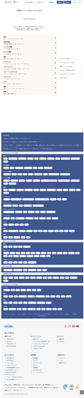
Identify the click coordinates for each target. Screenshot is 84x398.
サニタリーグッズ (28, 168)
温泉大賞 (61, 339)
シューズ (49, 218)
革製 (58, 296)
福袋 (78, 253)
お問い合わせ (8, 385)
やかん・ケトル (37, 180)
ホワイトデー (30, 256)
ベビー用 (39, 270)
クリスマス (60, 253)
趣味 (6, 231)
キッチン (11, 277)
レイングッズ (55, 218)
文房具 (21, 205)
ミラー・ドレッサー (75, 158)
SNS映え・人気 (13, 309)
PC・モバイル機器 (28, 205)
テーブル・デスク (22, 158)
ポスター (25, 174)
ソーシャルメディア (38, 372)
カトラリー (66, 190)
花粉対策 (60, 309)
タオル (35, 168)
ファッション (7, 218)
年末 (66, 253)
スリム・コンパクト (40, 296)
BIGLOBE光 (10, 339)
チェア (36, 158)
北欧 (13, 290)
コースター (59, 190)
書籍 (41, 231)
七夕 (28, 253)
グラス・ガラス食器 (51, 190)
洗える (47, 296)
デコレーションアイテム (38, 205)
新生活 (48, 256)
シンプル (24, 309)
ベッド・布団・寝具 (66, 158)
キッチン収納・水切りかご (64, 180)
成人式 (5, 256)
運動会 (25, 262)
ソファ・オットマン (13, 158)
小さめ (25, 302)
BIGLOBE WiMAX (11, 346)
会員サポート (62, 363)
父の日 (23, 253)
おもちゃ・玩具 (19, 212)
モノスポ (44, 314)
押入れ (67, 277)
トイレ (50, 277)
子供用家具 (43, 212)
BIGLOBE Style (37, 370)
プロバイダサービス (12, 365)
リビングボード (51, 158)
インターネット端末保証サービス (41, 341)
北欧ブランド (7, 290)
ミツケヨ (61, 314)
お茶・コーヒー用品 (75, 180)
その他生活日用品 (48, 168)
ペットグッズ (42, 218)
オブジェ (45, 174)
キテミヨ (30, 314)
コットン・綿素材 (23, 296)
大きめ (20, 302)
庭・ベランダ (56, 277)
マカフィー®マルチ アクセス (14, 377)
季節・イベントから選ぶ (66, 66)
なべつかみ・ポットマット (28, 199)
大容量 (10, 302)
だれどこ (13, 314)
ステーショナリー (7, 205)
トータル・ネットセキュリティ (41, 344)
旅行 (62, 231)
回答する (68, 2)
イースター (6, 253)
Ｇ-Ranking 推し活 (42, 315)
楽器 (57, 231)
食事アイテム (31, 212)
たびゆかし (67, 314)
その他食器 (6, 193)
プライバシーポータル (10, 387)
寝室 (6, 277)
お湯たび (24, 314)
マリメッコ (23, 290)
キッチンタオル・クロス (16, 199)
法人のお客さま (9, 355)
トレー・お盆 (29, 180)
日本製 (17, 290)
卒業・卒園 (43, 256)
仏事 (20, 262)
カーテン (64, 199)
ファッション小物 (29, 218)
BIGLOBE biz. (10, 358)
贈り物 (22, 224)
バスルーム (39, 277)
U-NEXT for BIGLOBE (39, 346)
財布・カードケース (20, 218)
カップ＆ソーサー (28, 190)
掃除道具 (12, 168)
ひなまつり (16, 256)
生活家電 (11, 237)
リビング (16, 277)
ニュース (35, 365)
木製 (11, 296)
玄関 (28, 277)
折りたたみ (49, 302)
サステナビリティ (37, 363)
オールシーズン (27, 246)
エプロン (6, 183)
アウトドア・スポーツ (13, 231)
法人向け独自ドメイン (12, 379)
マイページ (77, 2)
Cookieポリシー (22, 387)
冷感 (63, 296)
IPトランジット (11, 374)
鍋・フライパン (14, 180)
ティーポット (43, 190)
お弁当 (78, 190)
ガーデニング (29, 231)
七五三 (49, 253)
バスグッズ (41, 168)
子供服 (37, 212)
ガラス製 (6, 296)
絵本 (25, 212)
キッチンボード (43, 158)
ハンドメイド (22, 231)
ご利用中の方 (61, 355)
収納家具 (6, 161)
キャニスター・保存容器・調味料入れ (49, 180)
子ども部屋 (33, 277)
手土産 (26, 224)
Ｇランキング (7, 314)
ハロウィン (44, 253)
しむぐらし (62, 341)
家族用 (25, 270)
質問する (60, 2)
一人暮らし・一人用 (8, 270)
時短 (55, 309)
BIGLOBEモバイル (11, 344)
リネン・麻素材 (31, 296)
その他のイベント (32, 262)
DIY (36, 231)
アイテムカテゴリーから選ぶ (67, 62)
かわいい (6, 309)
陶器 (16, 296)
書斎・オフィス (74, 277)
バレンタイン (23, 256)
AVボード (58, 158)
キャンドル (14, 174)
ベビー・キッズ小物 (51, 212)
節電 (44, 309)
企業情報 (33, 355)
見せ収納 (19, 309)
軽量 (16, 302)
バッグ (13, 218)
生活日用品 (6, 168)
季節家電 (23, 237)
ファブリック (7, 199)
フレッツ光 (10, 363)
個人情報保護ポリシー (48, 385)
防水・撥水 (69, 296)
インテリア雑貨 (7, 174)
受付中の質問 (29, 2)
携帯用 (5, 302)
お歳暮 (54, 253)
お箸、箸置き (72, 190)
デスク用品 (15, 205)
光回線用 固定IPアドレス (13, 367)
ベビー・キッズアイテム (9, 212)
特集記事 (51, 2)
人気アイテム (40, 2)
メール (61, 360)
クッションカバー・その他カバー (42, 199)
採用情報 (35, 367)
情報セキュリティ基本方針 (51, 387)
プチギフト (11, 224)
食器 (6, 190)
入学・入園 (37, 256)
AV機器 (28, 237)
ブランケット (53, 199)
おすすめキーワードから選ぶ (67, 74)
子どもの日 (12, 253)
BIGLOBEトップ (17, 390)
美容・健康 (51, 231)
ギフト (5, 224)
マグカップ (36, 190)
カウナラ (56, 314)
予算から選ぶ (63, 78)
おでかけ (6, 280)
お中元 (33, 253)
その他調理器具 (13, 183)
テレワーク (49, 309)
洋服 (37, 218)
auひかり (9, 341)
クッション (31, 174)
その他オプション (37, 348)
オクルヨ (19, 314)
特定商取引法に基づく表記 (35, 387)
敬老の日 (38, 253)
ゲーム (66, 231)
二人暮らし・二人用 (18, 270)
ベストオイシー (36, 314)
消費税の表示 (16, 385)
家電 (6, 237)
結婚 (11, 262)
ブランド (35, 360)
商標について (8, 390)
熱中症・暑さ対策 (31, 309)
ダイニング (22, 277)
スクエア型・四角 (41, 302)
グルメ (45, 231)
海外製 (34, 290)
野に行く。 (49, 314)
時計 (20, 174)
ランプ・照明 (30, 158)
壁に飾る (62, 277)
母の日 (18, 253)
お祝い (17, 224)
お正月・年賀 (71, 253)
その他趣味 (72, 231)
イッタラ (29, 290)
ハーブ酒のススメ (75, 314)
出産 (16, 262)
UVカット (53, 296)
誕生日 (5, 262)
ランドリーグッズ (19, 168)
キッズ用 (45, 270)
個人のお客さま (9, 333)
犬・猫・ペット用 (32, 270)
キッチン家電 (17, 237)
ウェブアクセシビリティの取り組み (31, 385)
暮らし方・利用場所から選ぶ (67, 70)
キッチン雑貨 (7, 180)
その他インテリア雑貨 (65, 174)
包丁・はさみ (22, 180)
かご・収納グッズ (38, 174)
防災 (39, 309)
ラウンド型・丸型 (32, 302)
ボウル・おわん (20, 190)
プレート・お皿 (12, 190)
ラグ (59, 199)
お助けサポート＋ (37, 339)
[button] (29, 37)
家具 (6, 158)
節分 (11, 256)
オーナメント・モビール (54, 174)
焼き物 (39, 290)
